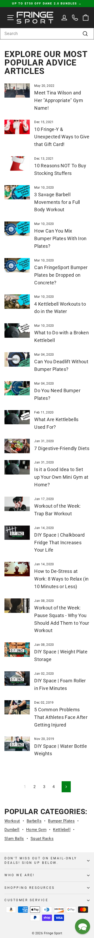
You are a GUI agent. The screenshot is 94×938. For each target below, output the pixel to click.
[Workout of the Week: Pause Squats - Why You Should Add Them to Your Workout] (17, 605)
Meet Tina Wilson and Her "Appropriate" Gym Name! (58, 100)
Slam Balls (14, 838)
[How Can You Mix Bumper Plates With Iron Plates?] (17, 228)
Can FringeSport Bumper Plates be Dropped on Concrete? (60, 275)
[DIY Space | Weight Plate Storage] (17, 649)
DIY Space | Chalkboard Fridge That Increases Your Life (59, 542)
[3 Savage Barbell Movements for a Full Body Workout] (17, 192)
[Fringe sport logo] (35, 17)
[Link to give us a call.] (75, 17)
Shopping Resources (29, 888)
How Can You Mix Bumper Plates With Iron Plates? (60, 238)
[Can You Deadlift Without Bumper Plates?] (17, 359)
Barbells (34, 821)
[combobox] (47, 33)
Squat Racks (42, 838)
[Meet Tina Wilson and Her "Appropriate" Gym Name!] (17, 90)
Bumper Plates (61, 821)
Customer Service (26, 900)
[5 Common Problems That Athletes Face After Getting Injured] (17, 707)
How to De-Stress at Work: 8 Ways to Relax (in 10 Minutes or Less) (61, 578)
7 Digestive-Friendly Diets (61, 448)
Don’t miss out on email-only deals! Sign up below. (40, 860)
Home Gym (36, 829)
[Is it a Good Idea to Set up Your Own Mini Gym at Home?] (17, 467)
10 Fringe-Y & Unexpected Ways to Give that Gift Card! (61, 137)
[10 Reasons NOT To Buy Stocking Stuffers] (17, 163)
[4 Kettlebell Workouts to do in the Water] (17, 301)
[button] (82, 926)
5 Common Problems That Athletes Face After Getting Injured (60, 717)
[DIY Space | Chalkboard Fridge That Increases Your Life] (17, 533)
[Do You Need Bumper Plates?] (17, 388)
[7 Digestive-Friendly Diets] (17, 446)
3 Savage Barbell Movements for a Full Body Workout (57, 202)
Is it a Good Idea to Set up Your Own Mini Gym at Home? (61, 477)
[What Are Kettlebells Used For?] (17, 417)
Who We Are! (19, 875)
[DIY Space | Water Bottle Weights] (17, 744)
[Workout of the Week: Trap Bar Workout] (17, 504)
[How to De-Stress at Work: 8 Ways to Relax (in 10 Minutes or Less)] (17, 569)
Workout (12, 821)
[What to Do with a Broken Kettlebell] (17, 330)
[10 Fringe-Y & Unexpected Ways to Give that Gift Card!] (17, 127)
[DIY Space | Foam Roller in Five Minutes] (17, 678)
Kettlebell (61, 829)
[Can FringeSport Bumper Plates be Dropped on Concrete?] (17, 265)
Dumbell (12, 829)
